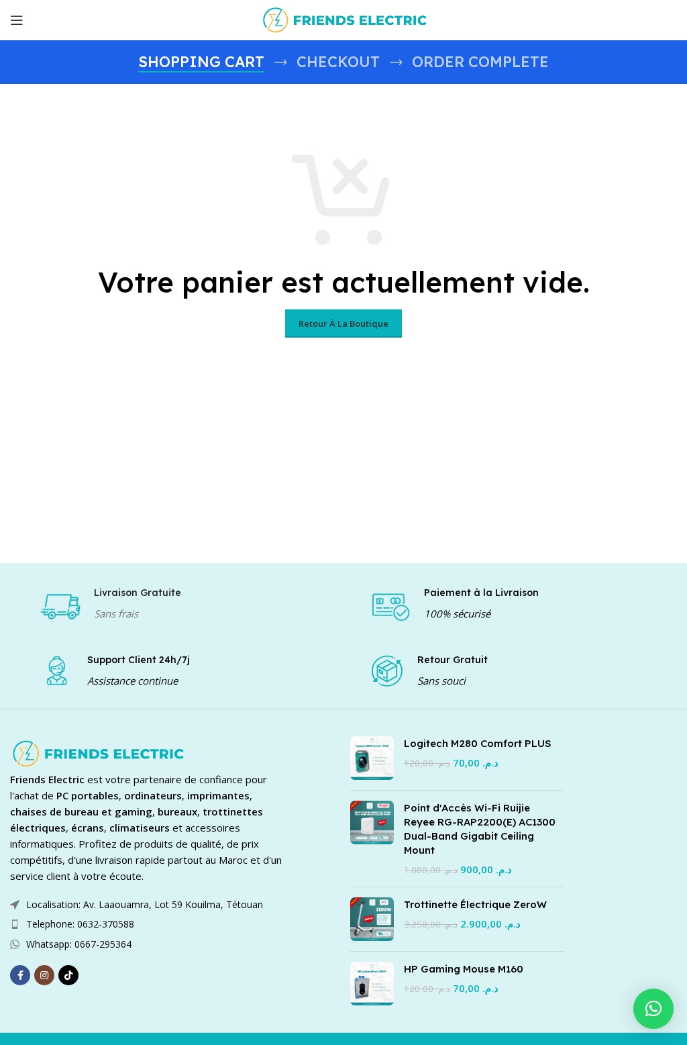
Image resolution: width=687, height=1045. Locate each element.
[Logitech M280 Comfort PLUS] (372, 758)
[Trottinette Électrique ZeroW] (372, 919)
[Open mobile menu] (16, 20)
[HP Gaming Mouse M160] (372, 983)
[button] (653, 1009)
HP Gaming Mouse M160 (463, 968)
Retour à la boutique (343, 323)
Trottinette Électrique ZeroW (475, 904)
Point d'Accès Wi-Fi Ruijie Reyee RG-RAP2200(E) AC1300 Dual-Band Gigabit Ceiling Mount (480, 828)
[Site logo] (343, 19)
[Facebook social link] (20, 975)
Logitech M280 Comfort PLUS (477, 743)
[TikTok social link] (68, 975)
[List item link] (148, 924)
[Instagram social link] (44, 975)
